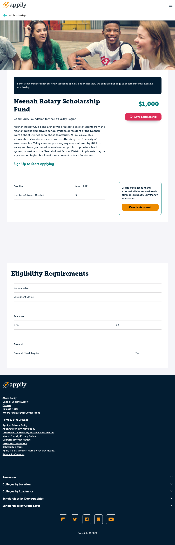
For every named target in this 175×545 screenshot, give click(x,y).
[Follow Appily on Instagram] (63, 519)
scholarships (108, 83)
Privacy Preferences (13, 454)
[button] (132, 116)
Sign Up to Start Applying (34, 164)
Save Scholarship (145, 116)
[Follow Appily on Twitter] (75, 519)
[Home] (14, 5)
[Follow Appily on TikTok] (98, 519)
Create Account (140, 207)
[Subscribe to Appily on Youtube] (111, 519)
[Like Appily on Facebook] (87, 519)
